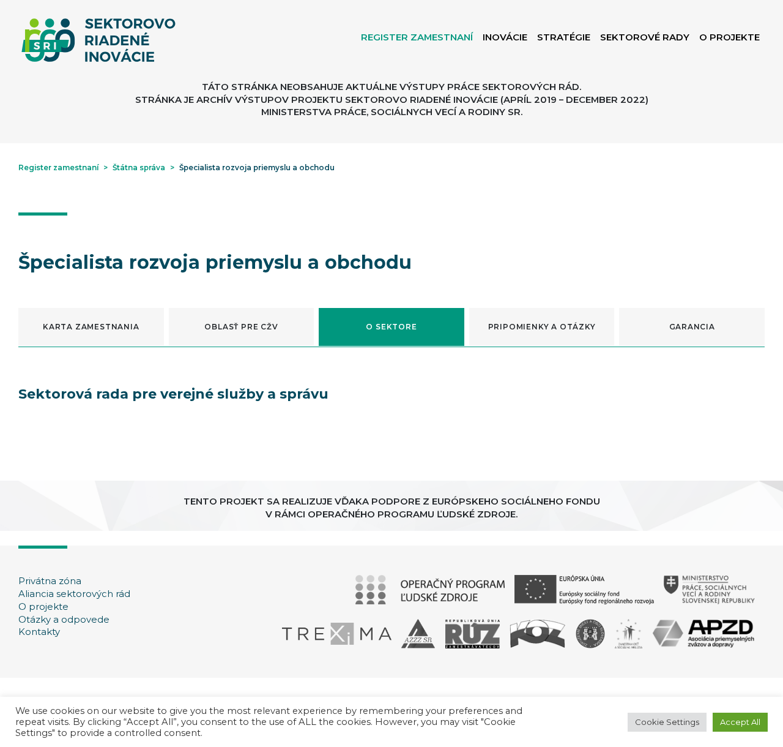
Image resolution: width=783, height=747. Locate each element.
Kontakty (39, 631)
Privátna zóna (49, 581)
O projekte (43, 606)
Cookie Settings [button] (667, 722)
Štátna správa (139, 167)
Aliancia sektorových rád (74, 593)
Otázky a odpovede (63, 619)
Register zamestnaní (58, 167)
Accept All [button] (740, 722)
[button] (91, 327)
